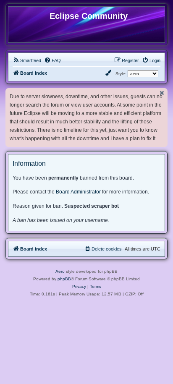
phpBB (64, 279)
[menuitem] (27, 60)
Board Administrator (78, 192)
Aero (60, 271)
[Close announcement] (162, 93)
